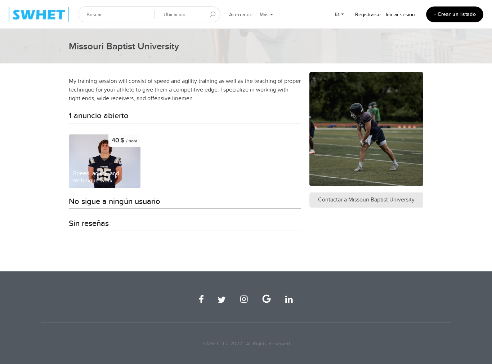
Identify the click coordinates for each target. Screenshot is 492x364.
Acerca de (240, 14)
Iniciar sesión (400, 14)
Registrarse (368, 14)
